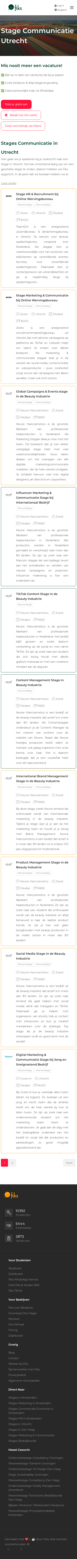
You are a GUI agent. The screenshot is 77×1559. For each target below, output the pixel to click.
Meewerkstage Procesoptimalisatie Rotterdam (31, 1513)
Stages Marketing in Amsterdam (29, 1403)
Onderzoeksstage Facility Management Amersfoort (34, 1488)
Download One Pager (22, 1313)
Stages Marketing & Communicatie (31, 1435)
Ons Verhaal (16, 1324)
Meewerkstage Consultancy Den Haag (33, 1480)
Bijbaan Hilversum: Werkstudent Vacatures (36, 1505)
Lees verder (8, 183)
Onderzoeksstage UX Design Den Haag (34, 1469)
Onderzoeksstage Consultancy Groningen (35, 1458)
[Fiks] (15, 5)
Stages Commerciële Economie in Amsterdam (30, 1411)
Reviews (13, 1319)
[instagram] (14, 1549)
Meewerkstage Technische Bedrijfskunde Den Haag (35, 1497)
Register (62, 9)
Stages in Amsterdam (22, 1397)
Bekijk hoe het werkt (23, 115)
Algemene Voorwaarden (24, 1380)
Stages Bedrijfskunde (22, 1441)
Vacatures (14, 1268)
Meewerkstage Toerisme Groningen (32, 1463)
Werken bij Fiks (18, 1364)
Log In (60, 5)
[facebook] (21, 1549)
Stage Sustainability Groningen (28, 1474)
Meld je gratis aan (16, 104)
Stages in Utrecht (19, 1424)
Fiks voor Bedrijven (20, 1307)
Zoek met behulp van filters (23, 126)
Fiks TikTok (15, 1290)
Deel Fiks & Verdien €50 (24, 1285)
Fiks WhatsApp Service (23, 1279)
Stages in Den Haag (21, 1429)
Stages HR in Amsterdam (25, 1418)
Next (69, 1163)
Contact (13, 1358)
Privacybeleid (17, 1375)
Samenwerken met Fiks (24, 1369)
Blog (11, 1352)
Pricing (13, 1330)
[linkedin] (8, 1549)
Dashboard (15, 1274)
